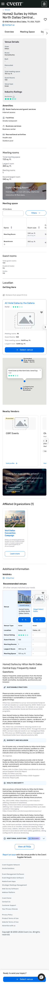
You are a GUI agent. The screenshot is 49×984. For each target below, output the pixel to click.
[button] (20, 212)
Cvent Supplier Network (11, 865)
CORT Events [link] (12, 433)
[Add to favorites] (45, 19)
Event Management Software (13, 874)
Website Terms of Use (10, 922)
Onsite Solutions (8, 868)
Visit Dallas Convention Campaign (10, 533)
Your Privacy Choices (10, 909)
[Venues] (44, 4)
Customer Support (9, 905)
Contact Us (6, 902)
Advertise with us (8, 926)
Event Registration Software (13, 878)
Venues (7, 10)
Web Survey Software (10, 889)
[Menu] (3, 4)
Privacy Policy (7, 915)
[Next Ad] (45, 327)
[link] (20, 423)
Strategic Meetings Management (14, 885)
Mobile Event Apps (9, 881)
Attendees (7, 209)
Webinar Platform (8, 892)
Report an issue (9, 855)
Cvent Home (6, 898)
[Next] (46, 32)
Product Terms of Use (10, 918)
